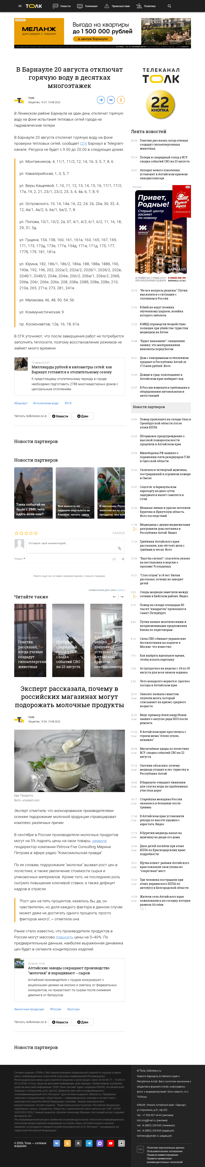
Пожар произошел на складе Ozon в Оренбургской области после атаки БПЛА (165, 423)
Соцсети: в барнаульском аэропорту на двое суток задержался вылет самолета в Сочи (162, 493)
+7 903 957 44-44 (152, 1115)
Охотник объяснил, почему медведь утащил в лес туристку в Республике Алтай (164, 769)
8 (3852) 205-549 (152, 1130)
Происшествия (121, 6)
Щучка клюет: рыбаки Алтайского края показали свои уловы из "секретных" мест (164, 867)
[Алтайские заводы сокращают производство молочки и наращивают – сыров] (19, 980)
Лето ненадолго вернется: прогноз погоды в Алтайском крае (165, 683)
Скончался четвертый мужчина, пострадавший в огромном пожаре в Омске (165, 474)
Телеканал (91, 6)
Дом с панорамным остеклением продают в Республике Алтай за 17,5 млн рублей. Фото (164, 362)
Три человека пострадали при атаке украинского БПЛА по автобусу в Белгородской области (164, 884)
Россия (55, 1009)
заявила (99, 840)
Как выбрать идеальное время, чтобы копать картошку (162, 657)
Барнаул (20, 403)
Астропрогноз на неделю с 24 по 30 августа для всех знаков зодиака (165, 670)
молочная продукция (29, 1009)
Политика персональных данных (165, 1147)
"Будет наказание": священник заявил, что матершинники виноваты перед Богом (162, 345)
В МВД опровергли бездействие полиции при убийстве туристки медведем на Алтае (164, 328)
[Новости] (60, 416)
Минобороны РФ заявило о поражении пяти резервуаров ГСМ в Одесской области (165, 457)
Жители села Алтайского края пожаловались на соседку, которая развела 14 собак (165, 900)
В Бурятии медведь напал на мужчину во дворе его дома (161, 835)
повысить (64, 937)
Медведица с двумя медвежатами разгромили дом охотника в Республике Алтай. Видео (165, 529)
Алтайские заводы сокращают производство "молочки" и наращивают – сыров (69, 970)
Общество (34, 102)
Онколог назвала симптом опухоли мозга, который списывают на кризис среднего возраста (163, 700)
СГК (83, 143)
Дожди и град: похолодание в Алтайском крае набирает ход (161, 377)
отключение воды (46, 403)
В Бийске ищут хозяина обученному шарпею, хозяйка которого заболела (161, 311)
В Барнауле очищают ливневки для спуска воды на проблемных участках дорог (164, 786)
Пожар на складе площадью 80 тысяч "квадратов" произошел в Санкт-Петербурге (163, 609)
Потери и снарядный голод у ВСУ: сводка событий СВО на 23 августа (68, 654)
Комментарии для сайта (107, 590)
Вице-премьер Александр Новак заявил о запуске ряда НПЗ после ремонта (164, 719)
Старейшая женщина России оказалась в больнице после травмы (161, 803)
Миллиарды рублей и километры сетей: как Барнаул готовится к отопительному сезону (72, 369)
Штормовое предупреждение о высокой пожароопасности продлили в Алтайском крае (162, 440)
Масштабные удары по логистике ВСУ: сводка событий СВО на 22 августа (164, 753)
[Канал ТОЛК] (83, 416)
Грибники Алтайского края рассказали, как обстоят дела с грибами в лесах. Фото (162, 545)
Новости (65, 6)
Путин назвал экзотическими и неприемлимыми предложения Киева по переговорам (163, 626)
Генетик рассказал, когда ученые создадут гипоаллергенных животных (164, 144)
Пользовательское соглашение (165, 1151)
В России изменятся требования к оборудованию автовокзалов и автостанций (165, 391)
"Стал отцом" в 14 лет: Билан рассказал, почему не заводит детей (161, 579)
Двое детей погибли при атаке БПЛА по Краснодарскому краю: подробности (163, 850)
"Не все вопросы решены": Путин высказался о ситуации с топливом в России (164, 294)
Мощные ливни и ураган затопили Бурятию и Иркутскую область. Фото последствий (165, 512)
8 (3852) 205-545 (152, 1125)
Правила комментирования (162, 1155)
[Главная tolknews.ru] (34, 6)
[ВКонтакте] (110, 99)
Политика (150, 6)
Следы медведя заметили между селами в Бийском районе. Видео (164, 594)
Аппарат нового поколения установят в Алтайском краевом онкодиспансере (109, 652)
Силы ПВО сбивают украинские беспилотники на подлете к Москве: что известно (163, 643)
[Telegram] (100, 99)
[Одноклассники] (120, 99)
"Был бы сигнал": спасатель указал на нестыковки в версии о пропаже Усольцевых (165, 562)
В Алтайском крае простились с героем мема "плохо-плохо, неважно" (163, 736)
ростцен (73, 1009)
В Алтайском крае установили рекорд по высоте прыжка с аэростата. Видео (162, 820)
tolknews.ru (154, 1070)
